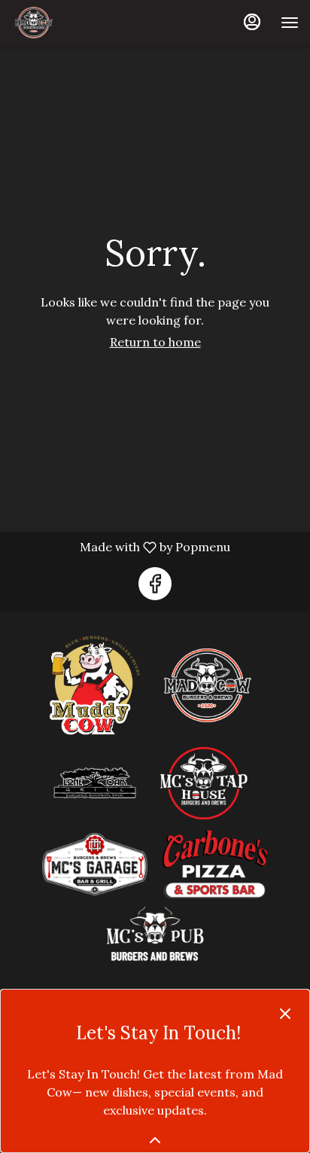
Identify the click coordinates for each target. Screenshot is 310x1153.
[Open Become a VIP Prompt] (155, 1140)
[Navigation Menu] (289, 22)
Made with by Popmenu (120, 547)
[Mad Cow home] (79, 22)
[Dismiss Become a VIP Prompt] (285, 1014)
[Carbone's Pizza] (215, 863)
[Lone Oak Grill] (94, 781)
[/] (155, 934)
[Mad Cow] (207, 684)
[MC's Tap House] (204, 781)
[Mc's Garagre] (94, 863)
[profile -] (252, 22)
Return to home (155, 341)
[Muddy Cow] (95, 684)
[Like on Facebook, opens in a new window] (155, 583)
